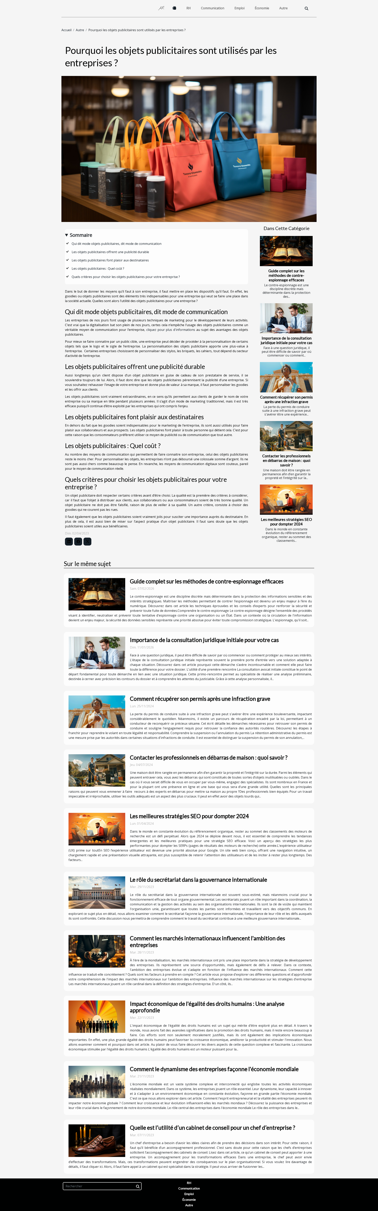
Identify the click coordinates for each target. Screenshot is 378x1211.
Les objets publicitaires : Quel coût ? (98, 268)
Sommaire (81, 235)
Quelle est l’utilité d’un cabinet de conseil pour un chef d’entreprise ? (212, 1127)
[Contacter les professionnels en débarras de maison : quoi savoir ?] (286, 436)
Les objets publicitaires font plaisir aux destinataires (110, 260)
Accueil (66, 30)
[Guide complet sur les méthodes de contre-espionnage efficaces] (286, 251)
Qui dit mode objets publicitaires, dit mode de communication (116, 243)
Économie (262, 8)
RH (188, 8)
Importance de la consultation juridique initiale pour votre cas (286, 340)
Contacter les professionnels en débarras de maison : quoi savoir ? (286, 460)
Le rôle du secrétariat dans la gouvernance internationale (198, 879)
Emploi (239, 8)
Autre (283, 8)
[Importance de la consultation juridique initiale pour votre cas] (286, 318)
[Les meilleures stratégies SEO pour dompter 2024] (286, 500)
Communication (212, 8)
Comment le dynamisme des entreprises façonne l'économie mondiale (214, 1069)
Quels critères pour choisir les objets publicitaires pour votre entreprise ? (129, 277)
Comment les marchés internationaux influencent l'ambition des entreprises (207, 941)
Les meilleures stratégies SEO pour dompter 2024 (286, 521)
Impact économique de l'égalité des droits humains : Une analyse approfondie (207, 1007)
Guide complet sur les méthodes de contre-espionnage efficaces (286, 275)
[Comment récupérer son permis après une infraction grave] (286, 377)
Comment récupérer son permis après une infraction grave (286, 399)
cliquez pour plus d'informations (170, 330)
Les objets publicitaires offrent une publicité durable (110, 252)
